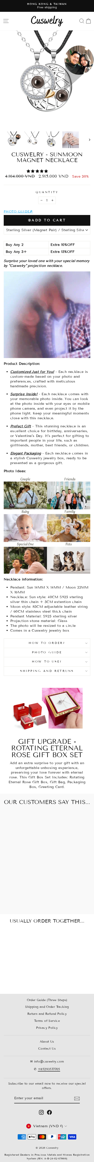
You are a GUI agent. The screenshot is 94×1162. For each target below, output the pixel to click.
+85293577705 (49, 1069)
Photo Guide (47, 652)
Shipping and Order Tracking (47, 1007)
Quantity (47, 192)
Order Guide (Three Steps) (47, 1000)
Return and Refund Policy (47, 1014)
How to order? (47, 643)
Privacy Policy (47, 1028)
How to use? (47, 661)
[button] (38, 171)
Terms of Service (47, 1021)
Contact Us (47, 1048)
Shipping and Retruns (47, 671)
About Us (47, 1041)
